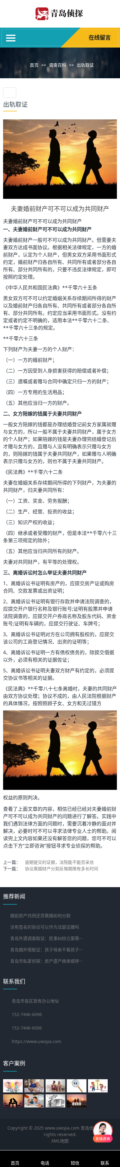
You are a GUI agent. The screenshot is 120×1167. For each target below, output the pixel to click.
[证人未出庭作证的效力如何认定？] (56, 1085)
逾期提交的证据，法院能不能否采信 (59, 862)
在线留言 (100, 37)
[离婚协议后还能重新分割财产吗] (35, 1085)
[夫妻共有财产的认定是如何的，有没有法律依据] (98, 1085)
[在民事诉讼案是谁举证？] (13, 1100)
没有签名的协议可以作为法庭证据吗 (44, 927)
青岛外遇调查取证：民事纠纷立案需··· (46, 938)
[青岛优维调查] (60, 18)
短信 (75, 1163)
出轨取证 (85, 65)
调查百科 (57, 65)
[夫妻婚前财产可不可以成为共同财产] (60, 158)
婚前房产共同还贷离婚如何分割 (40, 915)
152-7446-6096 (27, 1028)
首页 (34, 65)
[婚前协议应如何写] (35, 1100)
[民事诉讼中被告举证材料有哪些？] (77, 1085)
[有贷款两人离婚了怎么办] (77, 1100)
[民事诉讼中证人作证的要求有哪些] (56, 1100)
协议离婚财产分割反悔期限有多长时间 (61, 868)
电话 (45, 1163)
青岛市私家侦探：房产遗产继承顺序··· (46, 961)
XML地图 (60, 1141)
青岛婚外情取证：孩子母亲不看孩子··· (46, 950)
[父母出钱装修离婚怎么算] (13, 1085)
